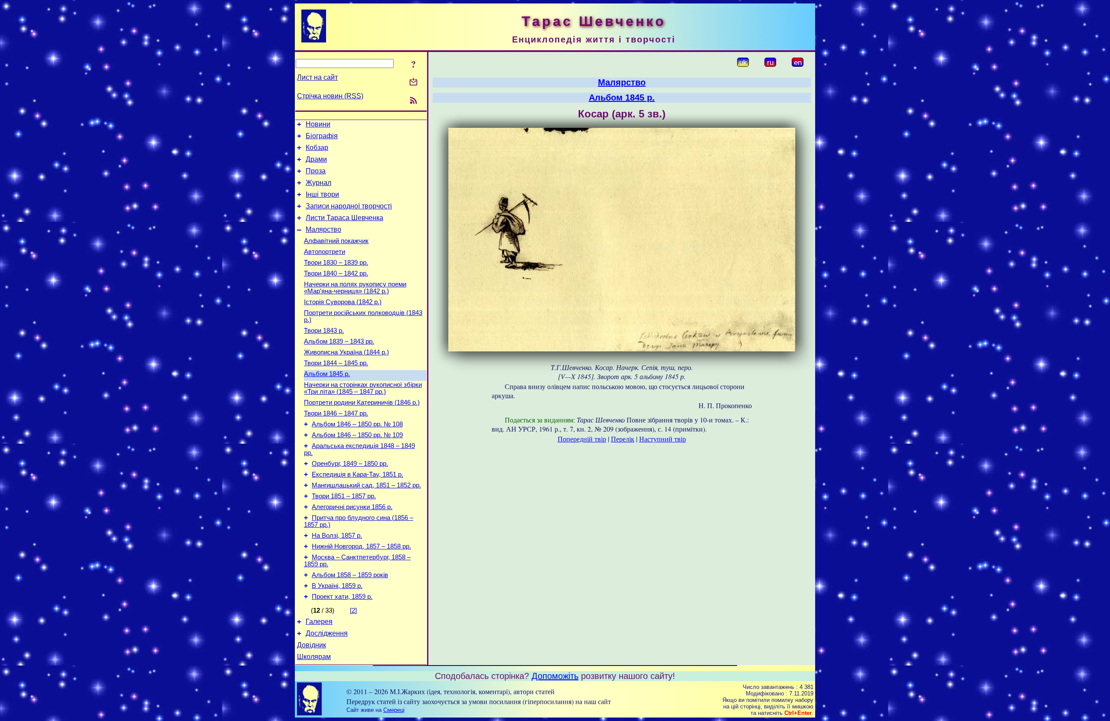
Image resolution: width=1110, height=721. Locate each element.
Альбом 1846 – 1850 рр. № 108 (357, 424)
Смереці (394, 710)
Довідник (311, 645)
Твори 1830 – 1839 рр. (336, 262)
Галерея (319, 621)
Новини (318, 124)
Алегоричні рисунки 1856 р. (352, 506)
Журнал (318, 182)
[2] (353, 610)
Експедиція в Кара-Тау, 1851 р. (357, 474)
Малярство (323, 229)
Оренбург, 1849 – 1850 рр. (350, 463)
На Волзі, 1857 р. (337, 535)
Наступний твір (662, 438)
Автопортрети (324, 251)
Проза (316, 171)
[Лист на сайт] (413, 82)
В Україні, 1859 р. (337, 585)
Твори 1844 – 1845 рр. (336, 363)
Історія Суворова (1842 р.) (343, 302)
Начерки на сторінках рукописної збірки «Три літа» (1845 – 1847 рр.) (363, 388)
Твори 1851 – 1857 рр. (344, 496)
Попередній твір (582, 438)
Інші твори (322, 194)
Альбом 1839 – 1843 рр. (339, 341)
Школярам (314, 656)
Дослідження (327, 633)
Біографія (322, 136)
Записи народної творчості (349, 206)
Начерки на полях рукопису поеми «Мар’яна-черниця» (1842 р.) (355, 288)
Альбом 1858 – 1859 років (350, 575)
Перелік (622, 438)
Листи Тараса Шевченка (344, 217)
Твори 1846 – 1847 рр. (336, 413)
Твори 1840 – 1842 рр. (336, 273)
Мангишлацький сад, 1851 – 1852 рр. (366, 485)
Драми (316, 159)
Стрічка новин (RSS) (330, 96)
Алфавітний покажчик (336, 240)
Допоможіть (555, 676)
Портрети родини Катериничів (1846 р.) (362, 402)
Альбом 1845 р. (327, 373)
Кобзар (317, 147)
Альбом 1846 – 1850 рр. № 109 (357, 435)
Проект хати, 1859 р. (342, 596)
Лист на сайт (317, 77)
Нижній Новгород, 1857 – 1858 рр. (361, 546)
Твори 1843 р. (324, 330)
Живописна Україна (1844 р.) (346, 352)
